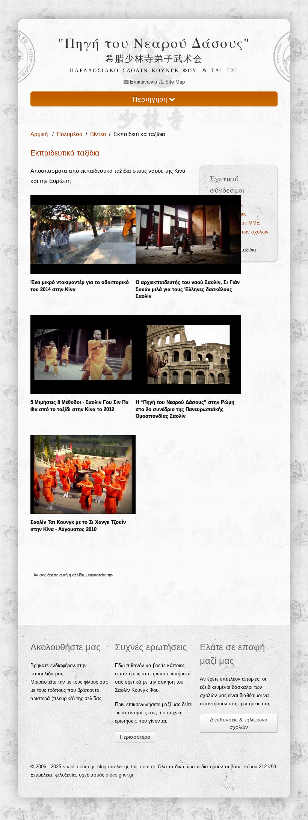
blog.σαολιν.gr (112, 766)
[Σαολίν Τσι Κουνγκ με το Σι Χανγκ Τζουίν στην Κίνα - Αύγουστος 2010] (83, 474)
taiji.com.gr (143, 766)
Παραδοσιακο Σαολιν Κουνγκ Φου (133, 70)
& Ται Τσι (220, 70)
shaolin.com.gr (78, 766)
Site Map (174, 82)
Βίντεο (98, 134)
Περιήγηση (151, 98)
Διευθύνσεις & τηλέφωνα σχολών (238, 723)
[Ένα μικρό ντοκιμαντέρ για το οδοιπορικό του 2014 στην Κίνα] (83, 234)
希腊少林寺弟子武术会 (154, 58)
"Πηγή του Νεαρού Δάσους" (154, 42)
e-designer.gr (119, 775)
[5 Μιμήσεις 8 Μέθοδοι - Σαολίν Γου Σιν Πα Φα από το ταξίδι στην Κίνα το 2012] (83, 354)
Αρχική (39, 134)
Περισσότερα (135, 737)
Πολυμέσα (70, 134)
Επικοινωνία (142, 82)
